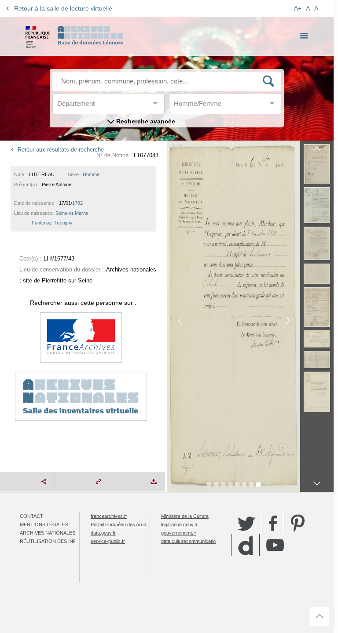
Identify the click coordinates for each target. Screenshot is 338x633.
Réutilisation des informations (62, 541)
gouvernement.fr (178, 532)
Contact (31, 516)
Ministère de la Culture (185, 516)
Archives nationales (47, 532)
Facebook (273, 523)
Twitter (246, 523)
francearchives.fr (109, 516)
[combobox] (96, 106)
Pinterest (298, 523)
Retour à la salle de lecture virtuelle (63, 8)
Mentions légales (44, 524)
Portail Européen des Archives (123, 524)
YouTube (275, 545)
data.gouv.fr (103, 532)
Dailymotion (245, 545)
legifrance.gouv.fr (179, 524)
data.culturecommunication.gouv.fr (197, 541)
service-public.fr (108, 541)
